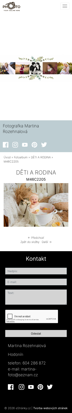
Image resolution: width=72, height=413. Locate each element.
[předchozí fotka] (9, 205)
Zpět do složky (29, 242)
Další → (47, 242)
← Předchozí (36, 237)
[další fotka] (63, 205)
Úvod (7, 157)
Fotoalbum (21, 157)
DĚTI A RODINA (41, 157)
